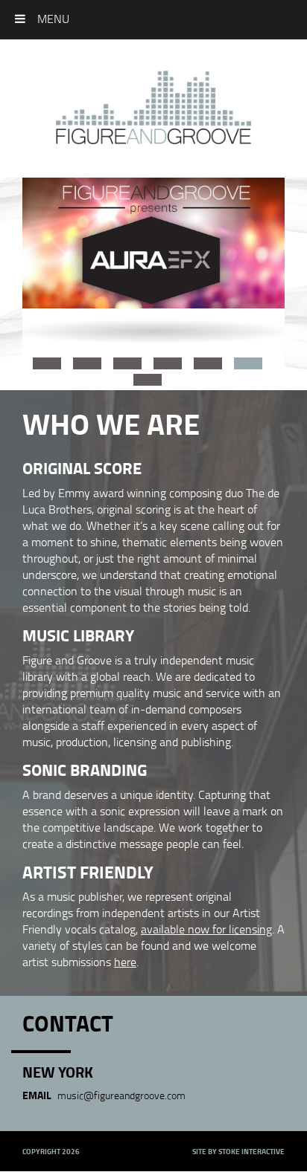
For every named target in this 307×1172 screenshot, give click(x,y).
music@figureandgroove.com (121, 1095)
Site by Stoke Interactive (238, 1151)
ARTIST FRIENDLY (88, 871)
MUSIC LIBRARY (78, 635)
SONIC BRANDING (84, 769)
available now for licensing (206, 929)
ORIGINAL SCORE (82, 467)
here (125, 962)
